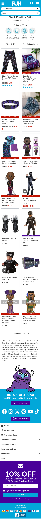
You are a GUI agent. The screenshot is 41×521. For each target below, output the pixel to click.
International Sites (8, 449)
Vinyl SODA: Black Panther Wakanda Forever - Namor (29, 318)
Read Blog (22, 419)
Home (6, 426)
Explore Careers (20, 403)
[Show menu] (3, 3)
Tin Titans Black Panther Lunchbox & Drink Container (30, 279)
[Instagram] (10, 411)
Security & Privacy (8, 444)
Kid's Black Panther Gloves (9, 239)
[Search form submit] (37, 13)
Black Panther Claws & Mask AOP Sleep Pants (10, 78)
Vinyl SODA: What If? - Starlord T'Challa (30, 162)
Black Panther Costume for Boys (29, 199)
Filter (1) (9, 44)
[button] (37, 3)
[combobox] (18, 13)
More (3, 458)
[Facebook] (4, 411)
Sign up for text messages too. (18, 491)
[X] (17, 411)
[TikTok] (36, 411)
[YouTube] (30, 411)
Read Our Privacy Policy (20, 499)
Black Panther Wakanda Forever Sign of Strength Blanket (29, 79)
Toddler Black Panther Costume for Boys (30, 240)
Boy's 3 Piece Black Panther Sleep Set (9, 162)
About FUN (5, 454)
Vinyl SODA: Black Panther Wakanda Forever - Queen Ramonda (9, 319)
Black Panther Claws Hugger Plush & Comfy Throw (30, 121)
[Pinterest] (23, 411)
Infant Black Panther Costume (9, 278)
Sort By (29, 44)
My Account (9, 430)
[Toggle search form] (32, 3)
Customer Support (8, 440)
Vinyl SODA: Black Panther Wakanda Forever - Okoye (9, 200)
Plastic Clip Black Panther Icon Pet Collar (8, 121)
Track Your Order (11, 435)
